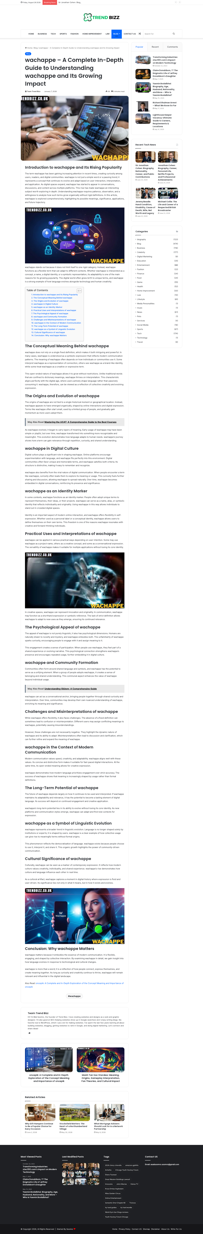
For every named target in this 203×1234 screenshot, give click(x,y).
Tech (53, 34)
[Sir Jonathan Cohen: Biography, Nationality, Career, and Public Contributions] (145, 157)
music (139, 308)
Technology (142, 338)
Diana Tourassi (111, 1175)
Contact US (130, 34)
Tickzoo (132, 1203)
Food (139, 278)
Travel (140, 342)
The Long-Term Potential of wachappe (51, 326)
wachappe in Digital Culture (46, 304)
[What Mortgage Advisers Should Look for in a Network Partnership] (109, 1112)
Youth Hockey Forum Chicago (116, 1217)
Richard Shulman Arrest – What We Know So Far (165, 104)
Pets (139, 316)
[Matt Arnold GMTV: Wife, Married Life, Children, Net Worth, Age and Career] (93, 1181)
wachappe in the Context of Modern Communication (57, 323)
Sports (63, 34)
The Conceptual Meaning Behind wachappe (52, 298)
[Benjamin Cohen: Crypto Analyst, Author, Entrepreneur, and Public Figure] (93, 1174)
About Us (165, 1229)
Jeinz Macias (121, 1184)
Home (31, 34)
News (139, 312)
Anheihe (108, 1170)
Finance (140, 274)
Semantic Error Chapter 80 (115, 1203)
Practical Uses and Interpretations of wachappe (55, 310)
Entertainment (143, 265)
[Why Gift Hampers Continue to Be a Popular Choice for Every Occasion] (40, 1112)
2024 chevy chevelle (113, 1165)
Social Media (142, 325)
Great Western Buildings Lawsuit (117, 1179)
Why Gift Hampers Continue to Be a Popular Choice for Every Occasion (39, 1126)
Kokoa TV (134, 1184)
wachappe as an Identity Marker (47, 307)
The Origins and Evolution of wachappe (51, 301)
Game (139, 282)
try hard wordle (126, 1207)
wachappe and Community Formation (50, 317)
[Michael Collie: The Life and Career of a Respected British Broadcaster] (168, 193)
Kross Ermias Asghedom (114, 1189)
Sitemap (146, 1229)
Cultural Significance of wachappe (49, 332)
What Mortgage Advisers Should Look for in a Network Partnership (108, 1126)
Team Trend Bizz (33, 91)
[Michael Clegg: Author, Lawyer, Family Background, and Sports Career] (68, 1181)
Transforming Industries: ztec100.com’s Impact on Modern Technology (165, 60)
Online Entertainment (113, 1198)
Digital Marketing (144, 256)
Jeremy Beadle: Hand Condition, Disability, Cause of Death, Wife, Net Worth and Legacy (145, 207)
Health (140, 286)
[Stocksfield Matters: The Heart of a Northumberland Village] (75, 1112)
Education (141, 261)
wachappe (75, 996)
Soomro (69, 1229)
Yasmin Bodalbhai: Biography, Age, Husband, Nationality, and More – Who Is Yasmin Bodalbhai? (164, 89)
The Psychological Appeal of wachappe (50, 313)
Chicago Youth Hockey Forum (126, 1170)
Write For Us (176, 1229)
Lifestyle (141, 299)
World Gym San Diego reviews (116, 1212)
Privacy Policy (124, 1229)
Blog (115, 34)
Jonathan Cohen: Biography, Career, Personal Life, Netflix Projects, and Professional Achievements (167, 172)
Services (141, 321)
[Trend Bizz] (101, 17)
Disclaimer (155, 1229)
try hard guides (111, 1207)
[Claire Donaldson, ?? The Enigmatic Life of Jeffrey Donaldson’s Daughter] (143, 74)
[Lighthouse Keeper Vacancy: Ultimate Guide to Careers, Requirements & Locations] (143, 118)
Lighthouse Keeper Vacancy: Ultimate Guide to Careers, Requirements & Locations (162, 120)
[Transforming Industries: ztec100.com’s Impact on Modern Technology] (143, 60)
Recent (155, 47)
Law (108, 34)
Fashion (75, 34)
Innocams (109, 1184)
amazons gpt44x (131, 1165)
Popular (139, 47)
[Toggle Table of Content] (78, 290)
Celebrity (141, 252)
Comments (172, 47)
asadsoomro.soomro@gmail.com (165, 1164)
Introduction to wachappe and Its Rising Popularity (55, 294)
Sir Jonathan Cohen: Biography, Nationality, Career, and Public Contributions (91, 2)
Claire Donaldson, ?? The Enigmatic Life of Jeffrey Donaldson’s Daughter (165, 73)
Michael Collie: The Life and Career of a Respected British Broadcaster (168, 206)
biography (141, 239)
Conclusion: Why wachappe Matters (50, 335)
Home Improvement (92, 34)
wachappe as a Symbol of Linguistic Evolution (54, 329)
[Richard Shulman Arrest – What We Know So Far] (143, 106)
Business (42, 34)
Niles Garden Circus (112, 1193)
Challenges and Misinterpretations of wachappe (55, 320)
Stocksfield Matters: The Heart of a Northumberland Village (73, 1126)
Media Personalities (145, 303)
